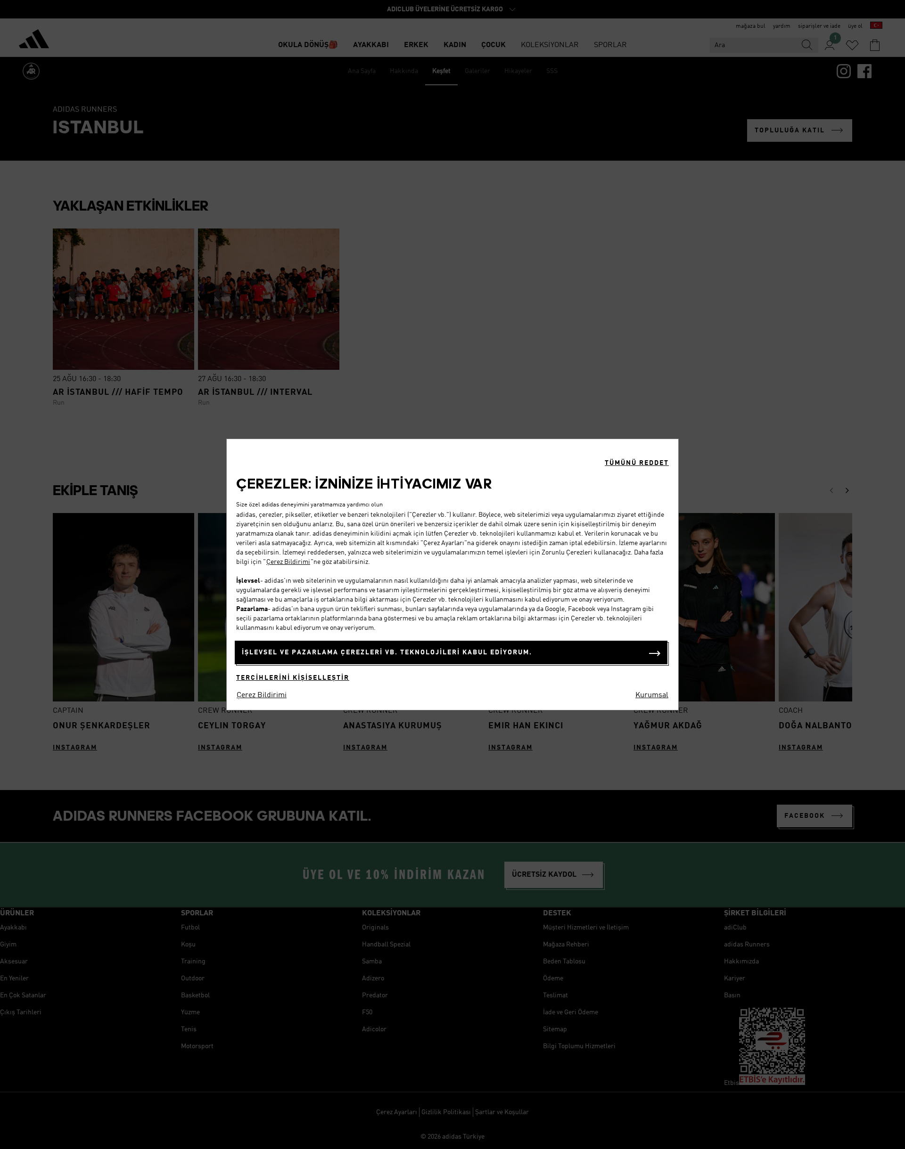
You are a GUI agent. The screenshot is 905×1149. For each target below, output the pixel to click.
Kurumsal (651, 695)
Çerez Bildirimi (288, 562)
